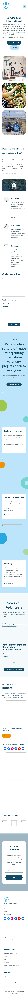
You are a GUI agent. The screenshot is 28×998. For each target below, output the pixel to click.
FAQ (5, 976)
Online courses (7, 934)
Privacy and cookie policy (10, 982)
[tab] (9, 662)
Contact (5, 979)
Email (7, 871)
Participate (6, 962)
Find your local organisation (10, 953)
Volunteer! (6, 956)
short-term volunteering (9, 931)
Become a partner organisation (11, 965)
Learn (5, 959)
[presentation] (14, 287)
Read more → (5, 307)
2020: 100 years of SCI (9, 940)
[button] (14, 185)
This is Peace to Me (9, 300)
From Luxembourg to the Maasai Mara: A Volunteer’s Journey (14, 647)
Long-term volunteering (9, 937)
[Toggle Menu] (24, 6)
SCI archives (6, 943)
